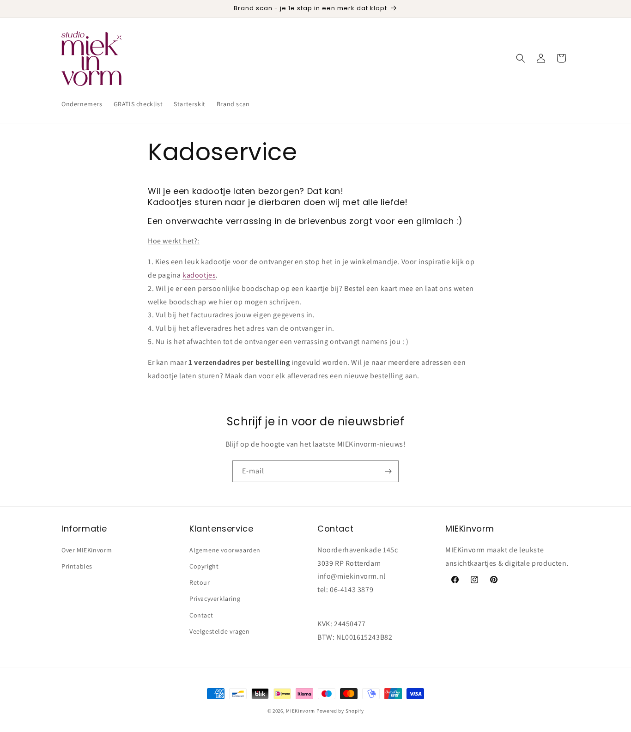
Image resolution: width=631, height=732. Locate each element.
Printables (76, 566)
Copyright (203, 566)
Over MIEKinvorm (86, 549)
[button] (520, 58)
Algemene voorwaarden (225, 549)
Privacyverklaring (214, 598)
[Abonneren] (388, 471)
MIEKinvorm (300, 711)
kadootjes (199, 275)
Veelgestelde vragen (219, 631)
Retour (199, 582)
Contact (201, 615)
